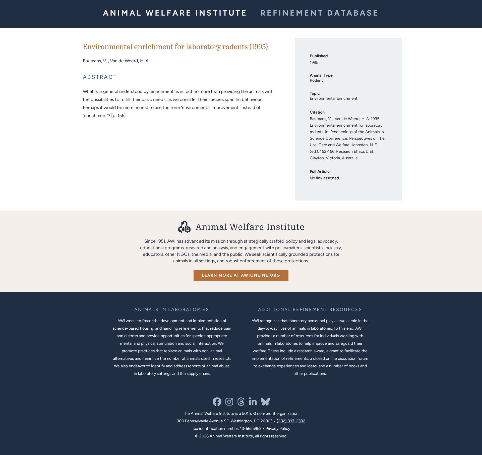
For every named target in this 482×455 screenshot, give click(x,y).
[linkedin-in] (253, 403)
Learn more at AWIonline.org (241, 275)
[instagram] (229, 403)
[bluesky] (265, 403)
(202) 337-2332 (291, 421)
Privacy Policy (278, 428)
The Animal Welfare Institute (208, 413)
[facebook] (217, 403)
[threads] (241, 403)
